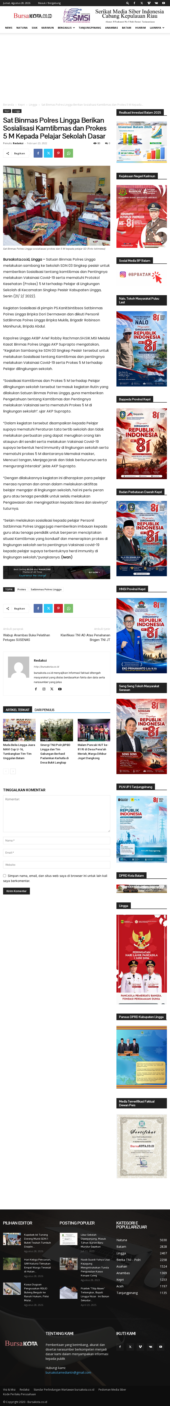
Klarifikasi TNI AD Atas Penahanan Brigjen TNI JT (85, 637)
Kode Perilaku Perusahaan (19, 1394)
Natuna (22, 27)
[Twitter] (141, 3)
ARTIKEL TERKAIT (17, 710)
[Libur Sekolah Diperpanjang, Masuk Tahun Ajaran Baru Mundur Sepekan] (68, 1239)
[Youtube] (163, 3)
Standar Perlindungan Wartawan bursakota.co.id (64, 1389)
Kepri (21, 105)
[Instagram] (45, 689)
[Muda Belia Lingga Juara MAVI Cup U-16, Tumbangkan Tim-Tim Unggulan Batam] (19, 730)
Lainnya (155, 27)
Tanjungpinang (90, 27)
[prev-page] (6, 771)
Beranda (8, 105)
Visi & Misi (9, 1389)
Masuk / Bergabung (49, 3)
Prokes (21, 589)
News (8, 27)
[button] (127, 3)
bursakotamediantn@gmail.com (68, 1372)
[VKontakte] (156, 3)
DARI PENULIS (44, 710)
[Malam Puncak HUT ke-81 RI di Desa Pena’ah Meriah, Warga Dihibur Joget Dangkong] (94, 730)
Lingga (33, 105)
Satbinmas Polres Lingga (46, 589)
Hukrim (140, 27)
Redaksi (18, 143)
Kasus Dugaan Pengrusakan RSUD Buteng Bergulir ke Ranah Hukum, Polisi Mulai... (36, 1292)
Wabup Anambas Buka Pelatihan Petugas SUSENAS (26, 637)
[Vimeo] (149, 3)
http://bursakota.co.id (46, 666)
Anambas (111, 27)
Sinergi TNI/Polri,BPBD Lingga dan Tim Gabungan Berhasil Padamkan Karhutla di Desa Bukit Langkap (55, 753)
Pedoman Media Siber (112, 1389)
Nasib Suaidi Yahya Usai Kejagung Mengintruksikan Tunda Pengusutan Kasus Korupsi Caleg (95, 1267)
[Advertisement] (85, 66)
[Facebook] (134, 3)
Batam (126, 27)
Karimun (47, 27)
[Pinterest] (58, 153)
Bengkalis (65, 27)
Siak (34, 27)
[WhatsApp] (68, 153)
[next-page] (13, 771)
